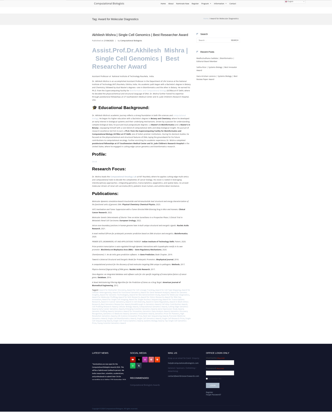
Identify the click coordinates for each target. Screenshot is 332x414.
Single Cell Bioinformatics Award (122, 318)
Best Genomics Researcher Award (115, 304)
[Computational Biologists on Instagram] (145, 359)
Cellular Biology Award (128, 306)
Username (215, 358)
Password (215, 368)
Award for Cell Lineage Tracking (140, 290)
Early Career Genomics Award (111, 309)
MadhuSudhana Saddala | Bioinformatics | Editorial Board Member (215, 60)
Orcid (94, 161)
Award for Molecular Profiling (104, 297)
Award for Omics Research (152, 297)
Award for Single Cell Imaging (115, 299)
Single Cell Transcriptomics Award (128, 320)
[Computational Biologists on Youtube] (133, 359)
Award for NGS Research (129, 297)
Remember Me (214, 378)
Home (163, 3)
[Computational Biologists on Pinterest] (151, 359)
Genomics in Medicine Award (116, 313)
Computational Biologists (109, 3)
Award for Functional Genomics (126, 292)
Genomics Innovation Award (142, 313)
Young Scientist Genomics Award (111, 323)
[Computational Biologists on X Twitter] (139, 359)
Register (195, 3)
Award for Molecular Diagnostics (175, 295)
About (171, 3)
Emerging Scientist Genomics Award (141, 309)
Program (205, 3)
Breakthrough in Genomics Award (146, 304)
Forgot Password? (213, 394)
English (290, 1)
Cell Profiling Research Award (105, 306)
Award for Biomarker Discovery (112, 290)
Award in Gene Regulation (157, 302)
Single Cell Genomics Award (149, 318)
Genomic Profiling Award (102, 311)
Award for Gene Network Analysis (155, 292)
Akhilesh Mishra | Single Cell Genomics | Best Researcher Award (140, 35)
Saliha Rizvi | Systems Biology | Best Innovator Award (216, 69)
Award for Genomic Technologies (114, 295)
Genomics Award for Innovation (128, 311)
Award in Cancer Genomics (113, 302)
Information (219, 3)
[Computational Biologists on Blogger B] (157, 359)
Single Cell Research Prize (173, 318)
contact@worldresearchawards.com (183, 376)
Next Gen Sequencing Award (155, 316)
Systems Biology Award (154, 320)
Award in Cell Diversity (135, 302)
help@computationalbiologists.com (183, 363)
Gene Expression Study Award (171, 309)
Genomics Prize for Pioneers (167, 313)
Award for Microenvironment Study (144, 295)
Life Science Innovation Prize (129, 316)
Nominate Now (182, 3)
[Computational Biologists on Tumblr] (139, 366)
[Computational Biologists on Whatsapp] (133, 366)
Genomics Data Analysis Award (156, 311)
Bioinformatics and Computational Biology (148, 90)
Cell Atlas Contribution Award (174, 304)
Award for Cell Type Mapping (168, 290)
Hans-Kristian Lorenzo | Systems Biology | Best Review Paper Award (216, 77)
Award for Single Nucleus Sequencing (145, 299)
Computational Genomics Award (153, 306)
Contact (232, 3)
